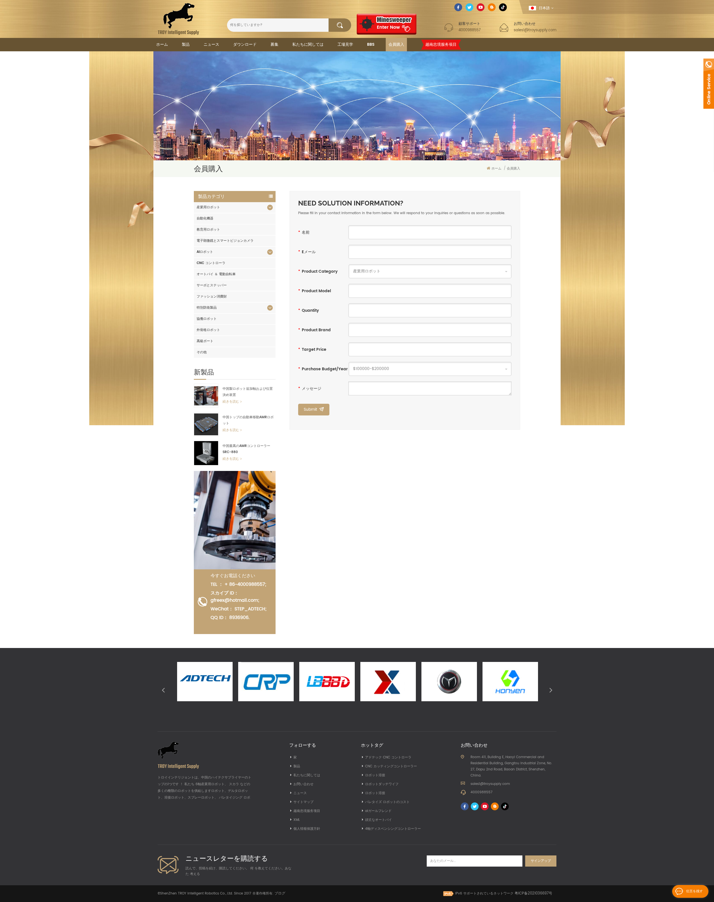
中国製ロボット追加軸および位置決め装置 (248, 392)
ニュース (211, 44)
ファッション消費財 (212, 296)
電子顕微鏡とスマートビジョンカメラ (225, 240)
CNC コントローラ (211, 263)
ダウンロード (245, 44)
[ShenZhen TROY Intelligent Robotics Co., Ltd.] (178, 19)
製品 (186, 44)
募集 (274, 44)
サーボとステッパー (212, 285)
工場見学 (345, 44)
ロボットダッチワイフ (382, 784)
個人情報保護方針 (306, 828)
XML (296, 820)
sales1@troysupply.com (535, 30)
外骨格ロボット (208, 330)
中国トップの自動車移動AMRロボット (248, 420)
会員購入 (396, 44)
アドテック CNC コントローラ (388, 757)
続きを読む (231, 401)
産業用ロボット (208, 207)
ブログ (279, 893)
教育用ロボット (208, 229)
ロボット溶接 (375, 775)
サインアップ (541, 861)
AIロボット (205, 252)
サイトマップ (303, 802)
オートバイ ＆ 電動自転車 (216, 274)
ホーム (162, 44)
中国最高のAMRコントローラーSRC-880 (246, 449)
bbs (371, 44)
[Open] (708, 84)
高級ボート (205, 341)
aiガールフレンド (378, 811)
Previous (163, 689)
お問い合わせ (303, 784)
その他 (202, 352)
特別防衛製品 (207, 307)
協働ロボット (207, 318)
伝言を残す (694, 891)
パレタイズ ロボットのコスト (387, 802)
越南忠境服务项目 (441, 44)
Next (550, 689)
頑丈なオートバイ (378, 820)
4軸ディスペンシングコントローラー (393, 828)
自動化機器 (205, 218)
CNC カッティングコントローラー (391, 766)
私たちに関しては (308, 44)
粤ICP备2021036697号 (533, 893)
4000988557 (470, 30)
